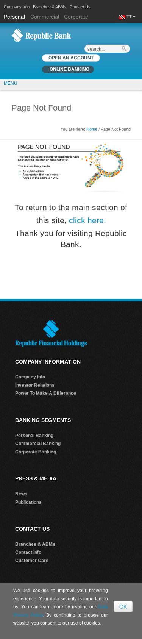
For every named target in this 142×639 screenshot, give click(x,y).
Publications (28, 502)
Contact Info (28, 552)
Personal (15, 17)
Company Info (17, 7)
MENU (10, 83)
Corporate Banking (35, 452)
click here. (87, 220)
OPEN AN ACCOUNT (71, 58)
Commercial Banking (38, 443)
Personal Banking (34, 435)
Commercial (44, 17)
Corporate (76, 17)
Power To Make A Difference (45, 393)
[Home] (41, 35)
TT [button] (129, 16)
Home (91, 129)
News (21, 494)
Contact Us (80, 7)
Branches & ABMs (49, 7)
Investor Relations (35, 385)
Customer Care (31, 560)
